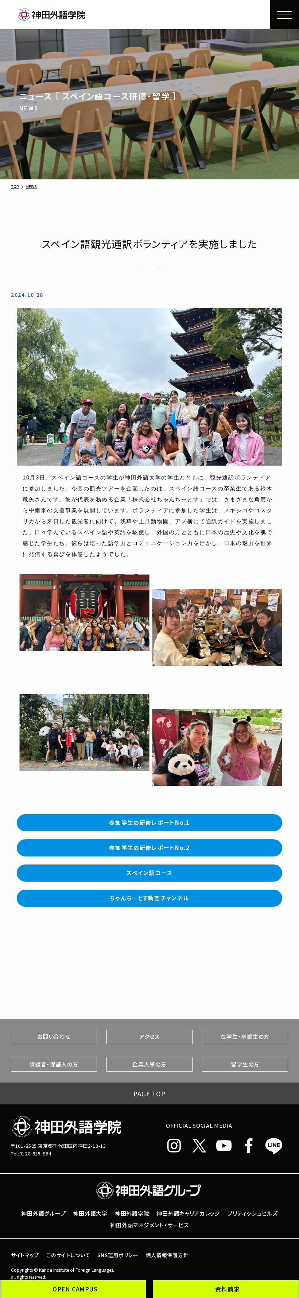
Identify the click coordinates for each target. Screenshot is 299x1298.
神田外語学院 (132, 1213)
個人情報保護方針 (167, 1255)
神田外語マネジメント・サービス (149, 1225)
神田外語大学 (90, 1213)
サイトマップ (25, 1255)
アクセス (149, 1036)
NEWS (31, 187)
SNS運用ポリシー (117, 1255)
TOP (15, 187)
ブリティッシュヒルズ (252, 1213)
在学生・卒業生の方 (245, 1036)
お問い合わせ (53, 1036)
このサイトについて (68, 1255)
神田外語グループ (43, 1213)
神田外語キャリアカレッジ (188, 1213)
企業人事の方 (149, 1064)
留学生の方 (245, 1064)
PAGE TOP (149, 1093)
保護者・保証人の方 (54, 1064)
